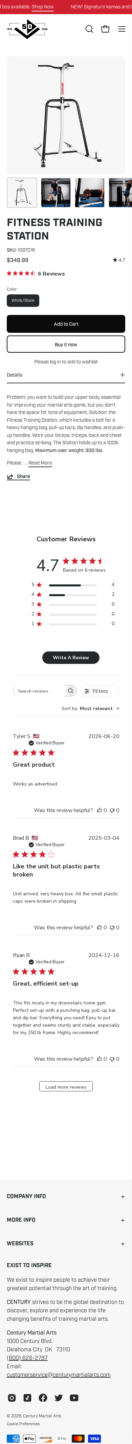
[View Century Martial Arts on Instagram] (12, 1398)
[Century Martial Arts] (27, 29)
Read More (40, 463)
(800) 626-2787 (27, 1358)
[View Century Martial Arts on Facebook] (43, 1398)
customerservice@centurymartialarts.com (59, 1375)
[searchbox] (39, 690)
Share (23, 476)
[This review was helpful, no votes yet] (99, 810)
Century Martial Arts (42, 1416)
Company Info (26, 1196)
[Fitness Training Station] (22, 193)
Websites (20, 1243)
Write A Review (71, 657)
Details (14, 375)
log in (55, 362)
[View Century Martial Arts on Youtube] (74, 1398)
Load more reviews (66, 1087)
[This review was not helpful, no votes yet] (112, 810)
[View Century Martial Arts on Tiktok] (27, 1398)
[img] (119, 260)
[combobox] (90, 708)
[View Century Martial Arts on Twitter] (58, 1398)
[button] (88, 29)
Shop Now (43, 7)
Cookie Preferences (23, 1423)
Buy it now (66, 344)
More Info (21, 1220)
